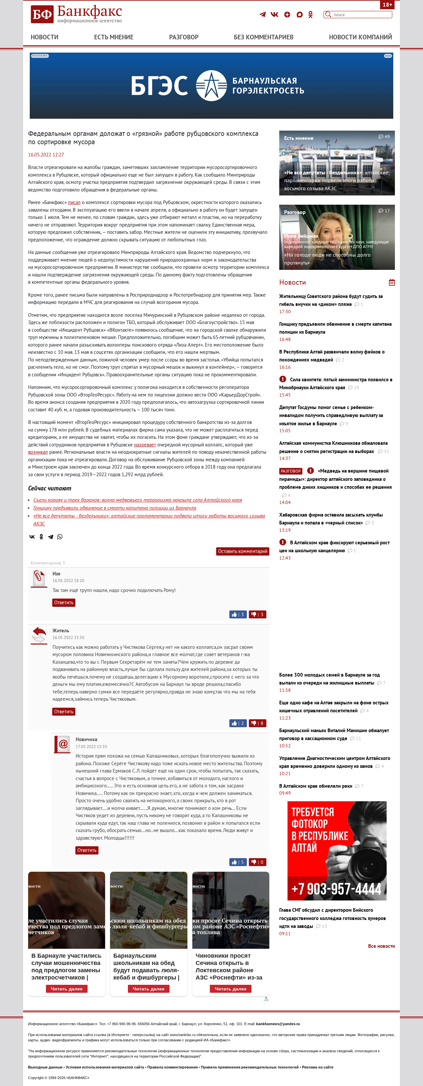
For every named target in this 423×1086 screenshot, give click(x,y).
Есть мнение (114, 37)
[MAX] (301, 14)
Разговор (184, 37)
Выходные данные (45, 1067)
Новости (44, 37)
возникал (38, 452)
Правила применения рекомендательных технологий (250, 1067)
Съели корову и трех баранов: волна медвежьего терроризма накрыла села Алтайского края (137, 499)
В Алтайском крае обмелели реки (315, 786)
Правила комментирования (172, 1067)
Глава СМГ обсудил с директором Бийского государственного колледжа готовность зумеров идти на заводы (332, 918)
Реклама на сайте (317, 1067)
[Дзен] (288, 14)
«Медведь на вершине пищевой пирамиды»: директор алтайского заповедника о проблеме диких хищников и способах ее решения (335, 479)
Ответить (63, 602)
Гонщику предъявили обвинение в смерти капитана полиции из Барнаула (114, 507)
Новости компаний (360, 37)
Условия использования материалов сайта (105, 1067)
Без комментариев (263, 37)
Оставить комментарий (242, 551)
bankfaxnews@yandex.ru (278, 1024)
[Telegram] (263, 14)
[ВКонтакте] (275, 14)
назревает (145, 444)
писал (74, 202)
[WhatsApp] (60, 537)
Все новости (381, 946)
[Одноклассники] (310, 14)
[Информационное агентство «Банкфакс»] (86, 14)
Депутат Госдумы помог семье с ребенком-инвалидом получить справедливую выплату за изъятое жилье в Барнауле (331, 415)
